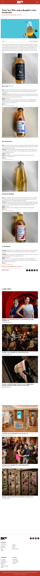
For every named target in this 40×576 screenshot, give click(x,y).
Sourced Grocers (8, 258)
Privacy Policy (23, 574)
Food (1, 548)
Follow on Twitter (15, 562)
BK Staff (4, 41)
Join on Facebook (15, 560)
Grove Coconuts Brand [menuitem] (4, 566)
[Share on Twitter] (29, 270)
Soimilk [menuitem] (2, 567)
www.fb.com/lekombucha (7, 264)
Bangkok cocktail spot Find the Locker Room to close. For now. (17, 496)
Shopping (13, 544)
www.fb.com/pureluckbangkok (8, 105)
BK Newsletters (14, 559)
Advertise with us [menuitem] (3, 562)
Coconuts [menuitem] (2, 564)
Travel (13, 547)
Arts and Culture (3, 544)
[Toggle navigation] (2, 2)
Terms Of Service (17, 574)
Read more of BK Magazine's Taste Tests (12, 266)
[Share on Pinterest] (32, 270)
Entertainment (3, 547)
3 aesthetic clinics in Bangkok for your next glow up (15, 433)
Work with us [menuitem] (3, 563)
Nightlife (2, 550)
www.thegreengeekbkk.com (7, 159)
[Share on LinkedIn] (34, 270)
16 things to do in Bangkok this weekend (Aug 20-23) (15, 465)
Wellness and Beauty (15, 548)
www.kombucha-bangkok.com (8, 210)
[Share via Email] (37, 270)
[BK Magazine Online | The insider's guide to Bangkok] (20, 2)
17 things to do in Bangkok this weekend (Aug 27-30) (15, 352)
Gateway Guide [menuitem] (3, 560)
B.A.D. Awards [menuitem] (3, 559)
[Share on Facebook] (27, 270)
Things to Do (14, 546)
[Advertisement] (20, 280)
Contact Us (14, 563)
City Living (2, 546)
